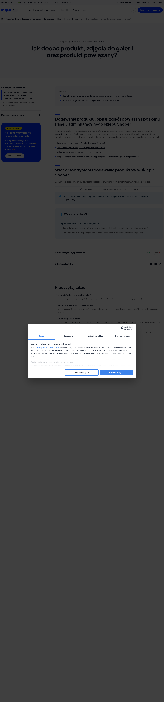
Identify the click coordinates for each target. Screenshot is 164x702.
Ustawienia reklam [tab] (95, 336)
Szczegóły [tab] (68, 336)
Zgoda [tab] (41, 336)
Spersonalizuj (80, 372)
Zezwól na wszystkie (116, 372)
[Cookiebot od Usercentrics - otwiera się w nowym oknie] (122, 328)
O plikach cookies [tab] (122, 336)
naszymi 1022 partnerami (48, 348)
